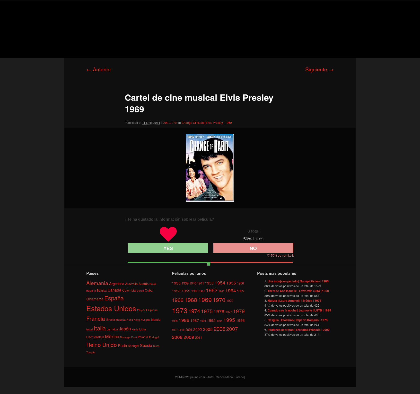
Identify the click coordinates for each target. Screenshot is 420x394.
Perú (134, 337)
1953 (209, 282)
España (114, 298)
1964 (230, 290)
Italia (100, 328)
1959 (186, 290)
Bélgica (102, 290)
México (112, 336)
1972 (229, 300)
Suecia (146, 345)
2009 (189, 337)
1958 (176, 290)
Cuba (148, 290)
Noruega (125, 337)
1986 (184, 320)
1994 (219, 321)
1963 (221, 291)
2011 (198, 337)
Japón (125, 328)
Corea (140, 290)
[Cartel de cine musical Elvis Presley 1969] (210, 168)
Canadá (114, 290)
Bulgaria (91, 290)
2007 (232, 328)
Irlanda (155, 319)
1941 (200, 283)
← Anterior (98, 69)
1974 (194, 311)
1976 (219, 311)
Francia (95, 318)
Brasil (152, 284)
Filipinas (152, 310)
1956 (240, 283)
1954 (220, 282)
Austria (144, 283)
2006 (219, 328)
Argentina (116, 283)
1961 (202, 291)
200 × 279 (170, 122)
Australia (131, 283)
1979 (239, 311)
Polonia (143, 337)
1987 (194, 320)
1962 (212, 290)
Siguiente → (319, 69)
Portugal (154, 337)
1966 (178, 299)
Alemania (97, 282)
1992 (211, 320)
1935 (176, 282)
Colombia (129, 290)
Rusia (122, 345)
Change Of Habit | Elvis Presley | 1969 (207, 122)
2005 (208, 329)
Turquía (90, 352)
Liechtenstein (95, 337)
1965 (240, 291)
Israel (89, 329)
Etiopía (141, 310)
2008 (177, 337)
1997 (175, 330)
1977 (228, 312)
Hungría (145, 319)
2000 (181, 330)
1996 (240, 320)
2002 (197, 329)
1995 (229, 319)
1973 (179, 310)
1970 (219, 299)
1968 (190, 299)
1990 (203, 321)
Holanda (121, 319)
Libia (142, 329)
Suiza (156, 346)
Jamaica (112, 329)
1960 (194, 291)
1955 (231, 283)
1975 (207, 311)
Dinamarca (94, 298)
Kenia (135, 329)
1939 (185, 283)
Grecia (110, 319)
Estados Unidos (111, 308)
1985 (175, 321)
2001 (188, 329)
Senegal (133, 346)
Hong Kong (133, 319)
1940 (192, 283)
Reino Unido (101, 344)
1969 (205, 299)
